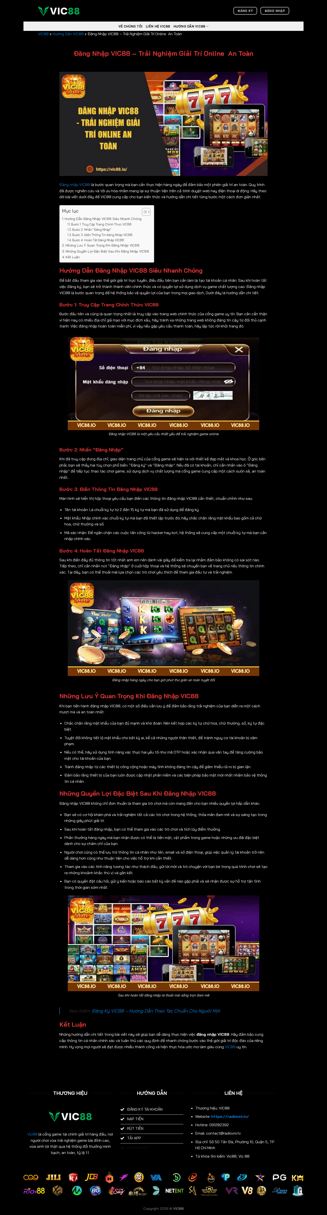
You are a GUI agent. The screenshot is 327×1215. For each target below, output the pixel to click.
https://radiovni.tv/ (230, 1116)
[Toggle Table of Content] (143, 212)
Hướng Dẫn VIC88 (189, 26)
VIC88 (43, 33)
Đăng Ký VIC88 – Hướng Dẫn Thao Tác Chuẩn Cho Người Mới (156, 1011)
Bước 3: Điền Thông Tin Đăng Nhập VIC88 (102, 235)
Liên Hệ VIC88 (158, 26)
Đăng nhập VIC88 (74, 184)
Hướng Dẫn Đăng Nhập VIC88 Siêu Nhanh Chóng (103, 219)
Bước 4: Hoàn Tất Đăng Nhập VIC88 (98, 240)
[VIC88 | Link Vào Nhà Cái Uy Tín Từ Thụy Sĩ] (62, 11)
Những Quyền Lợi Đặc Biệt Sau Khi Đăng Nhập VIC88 (107, 251)
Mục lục (70, 211)
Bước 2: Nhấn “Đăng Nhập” (91, 229)
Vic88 (32, 1134)
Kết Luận (73, 257)
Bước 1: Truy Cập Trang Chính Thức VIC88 (101, 224)
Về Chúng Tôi (130, 26)
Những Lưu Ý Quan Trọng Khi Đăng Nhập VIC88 (103, 245)
